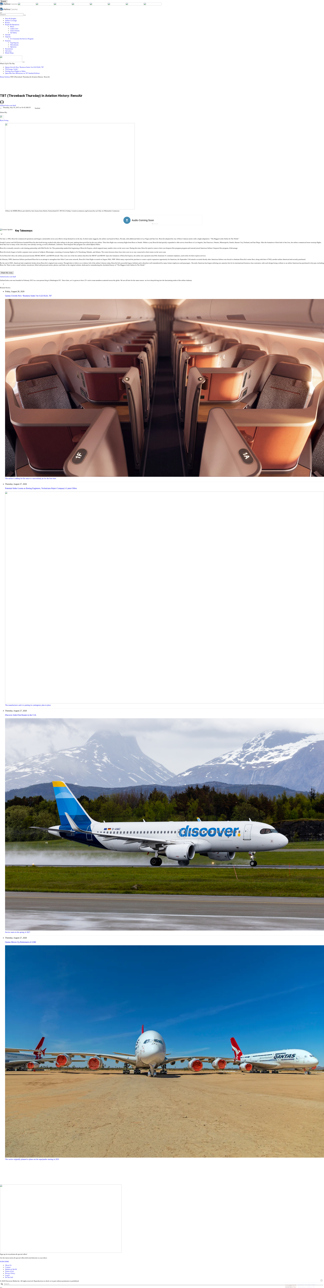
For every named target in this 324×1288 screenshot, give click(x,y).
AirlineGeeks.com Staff (8, 105)
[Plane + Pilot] (117, 5)
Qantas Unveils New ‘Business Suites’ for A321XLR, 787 (24, 67)
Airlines (7, 77)
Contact (8, 1267)
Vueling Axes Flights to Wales (15, 71)
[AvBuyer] (81, 5)
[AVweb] (45, 5)
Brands (3, 1)
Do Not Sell (9, 1277)
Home (2, 77)
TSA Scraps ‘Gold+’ (11, 69)
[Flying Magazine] (27, 5)
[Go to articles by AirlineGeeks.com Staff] (162, 102)
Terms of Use (9, 1271)
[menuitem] (164, 19)
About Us (8, 1265)
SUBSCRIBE (4, 1261)
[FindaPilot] (135, 5)
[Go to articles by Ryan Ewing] (2, 118)
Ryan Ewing (4, 120)
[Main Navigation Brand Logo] (9, 10)
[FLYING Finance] (152, 5)
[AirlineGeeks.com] (9, 5)
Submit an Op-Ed (11, 1269)
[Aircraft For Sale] (63, 5)
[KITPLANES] (99, 5)
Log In (7, 1275)
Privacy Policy (10, 1273)
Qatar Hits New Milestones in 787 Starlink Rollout (22, 73)
